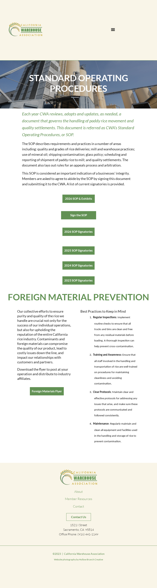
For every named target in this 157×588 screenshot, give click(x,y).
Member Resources (78, 499)
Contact (78, 506)
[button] (113, 29)
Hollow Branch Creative (91, 559)
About (78, 491)
